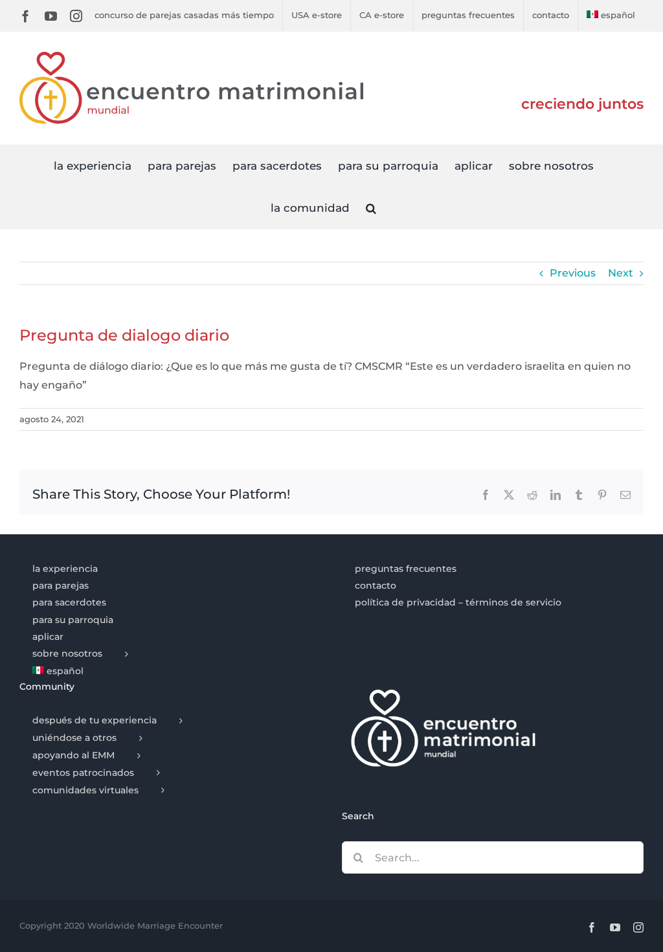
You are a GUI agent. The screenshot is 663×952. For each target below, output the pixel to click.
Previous (573, 273)
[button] (371, 208)
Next (620, 273)
